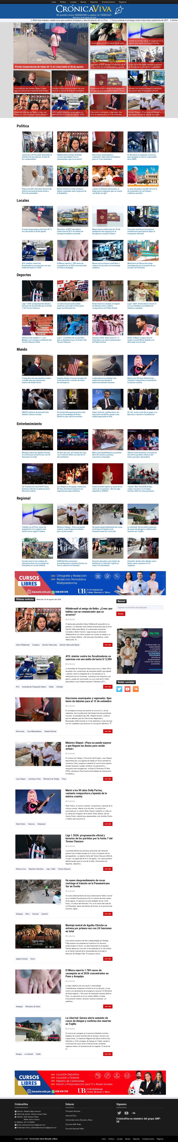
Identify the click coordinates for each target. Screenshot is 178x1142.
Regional (122, 2)
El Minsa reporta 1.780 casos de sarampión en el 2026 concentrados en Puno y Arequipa (87, 973)
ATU (17, 686)
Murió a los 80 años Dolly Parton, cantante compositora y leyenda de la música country (86, 793)
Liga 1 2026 (50, 869)
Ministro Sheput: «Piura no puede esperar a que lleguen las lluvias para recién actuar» (144, 113)
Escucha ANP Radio (73, 1124)
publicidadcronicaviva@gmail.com (43, 1127)
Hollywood (41, 824)
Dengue (19, 1054)
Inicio (54, 2)
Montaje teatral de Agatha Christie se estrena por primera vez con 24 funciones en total (89, 928)
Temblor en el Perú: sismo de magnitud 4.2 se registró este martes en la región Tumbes (145, 41)
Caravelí (44, 914)
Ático (27, 914)
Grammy (31, 824)
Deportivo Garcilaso (36, 869)
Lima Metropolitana (34, 731)
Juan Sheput (21, 779)
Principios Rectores (73, 1111)
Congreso (35, 644)
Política (63, 2)
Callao (51, 686)
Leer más (108, 645)
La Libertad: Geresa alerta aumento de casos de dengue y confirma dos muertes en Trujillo (88, 1020)
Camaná (35, 914)
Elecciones (20, 731)
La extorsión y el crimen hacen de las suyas (107, 43)
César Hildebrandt (22, 644)
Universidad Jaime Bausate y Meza (79, 1120)
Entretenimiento (108, 2)
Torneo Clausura (64, 869)
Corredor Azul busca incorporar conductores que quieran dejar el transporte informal (145, 89)
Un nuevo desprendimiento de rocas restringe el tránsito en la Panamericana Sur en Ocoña (88, 883)
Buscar (121, 614)
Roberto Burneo (50, 731)
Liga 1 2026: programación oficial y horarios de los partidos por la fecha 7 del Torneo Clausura (89, 838)
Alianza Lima (21, 869)
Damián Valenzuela (49, 644)
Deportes (94, 2)
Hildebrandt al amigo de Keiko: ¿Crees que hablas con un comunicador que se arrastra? (31, 113)
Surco (32, 959)
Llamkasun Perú (34, 779)
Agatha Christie (22, 959)
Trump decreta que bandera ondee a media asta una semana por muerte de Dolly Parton (31, 89)
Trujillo (38, 1054)
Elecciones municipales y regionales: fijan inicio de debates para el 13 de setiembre (106, 113)
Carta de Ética (71, 1115)
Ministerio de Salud (33, 1006)
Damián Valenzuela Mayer (69, 644)
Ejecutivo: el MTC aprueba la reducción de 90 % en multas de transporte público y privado (108, 65)
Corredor (59, 686)
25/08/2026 (71, 619)
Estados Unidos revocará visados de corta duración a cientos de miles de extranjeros (68, 89)
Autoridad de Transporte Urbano (34, 686)
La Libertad (29, 1054)
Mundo (83, 2)
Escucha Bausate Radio (75, 1128)
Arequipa (19, 914)
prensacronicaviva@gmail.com (33, 1125)
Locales (73, 2)
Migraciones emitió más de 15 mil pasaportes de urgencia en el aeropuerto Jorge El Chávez (107, 89)
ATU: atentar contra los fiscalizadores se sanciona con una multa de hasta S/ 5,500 (68, 113)
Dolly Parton (20, 824)
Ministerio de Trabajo (51, 779)
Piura (64, 779)
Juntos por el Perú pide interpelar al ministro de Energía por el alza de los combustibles (145, 65)
